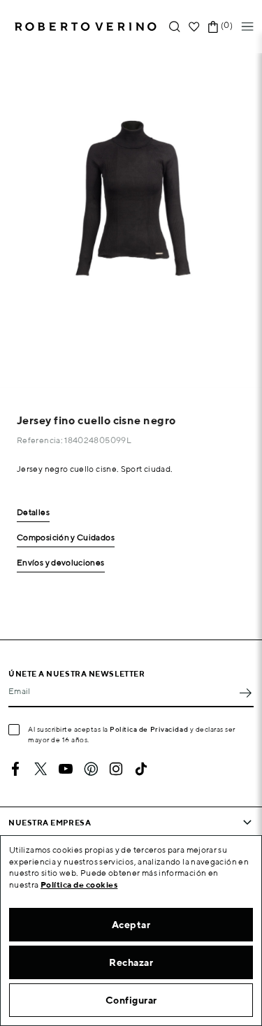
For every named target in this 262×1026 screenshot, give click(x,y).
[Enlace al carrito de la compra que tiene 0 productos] (213, 27)
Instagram (116, 769)
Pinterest (91, 769)
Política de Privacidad (149, 729)
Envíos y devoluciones (61, 563)
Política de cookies (79, 884)
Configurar (131, 1000)
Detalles (33, 512)
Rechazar (131, 962)
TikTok (141, 769)
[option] (131, 220)
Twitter (41, 769)
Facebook (15, 769)
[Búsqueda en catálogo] (174, 27)
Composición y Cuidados (66, 537)
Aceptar (131, 924)
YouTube (66, 769)
